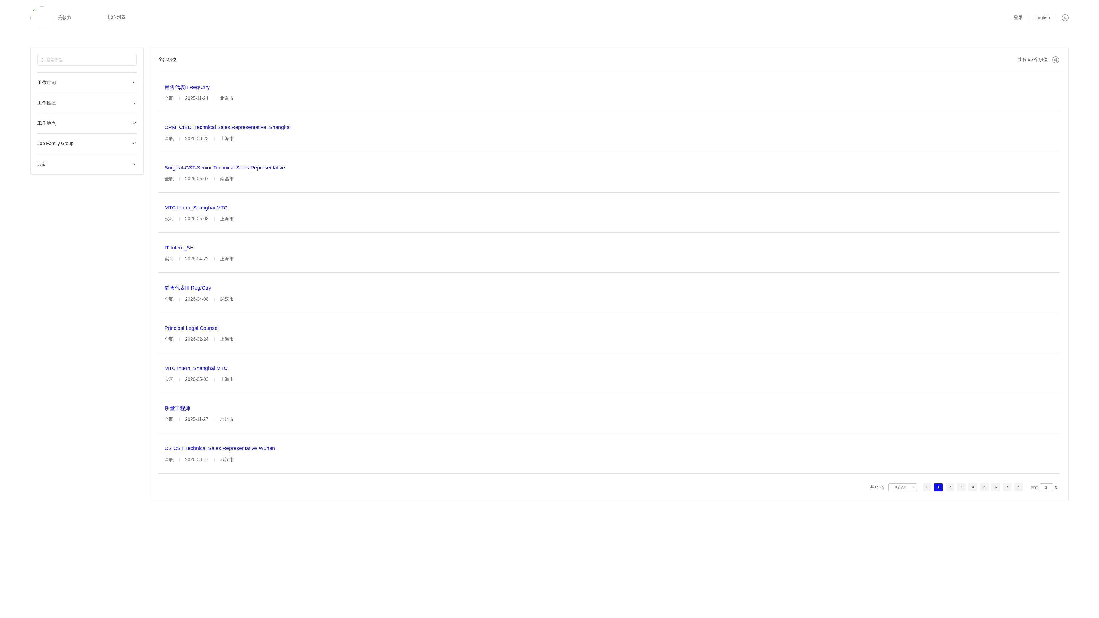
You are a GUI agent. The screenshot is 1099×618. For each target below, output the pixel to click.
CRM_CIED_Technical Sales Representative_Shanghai (228, 127)
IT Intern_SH (179, 248)
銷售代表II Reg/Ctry (187, 87)
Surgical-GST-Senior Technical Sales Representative (225, 168)
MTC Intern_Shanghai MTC (196, 208)
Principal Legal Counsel (192, 328)
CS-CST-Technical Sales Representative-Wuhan (220, 448)
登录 (1018, 17)
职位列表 (116, 17)
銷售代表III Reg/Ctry (188, 288)
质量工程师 (177, 408)
